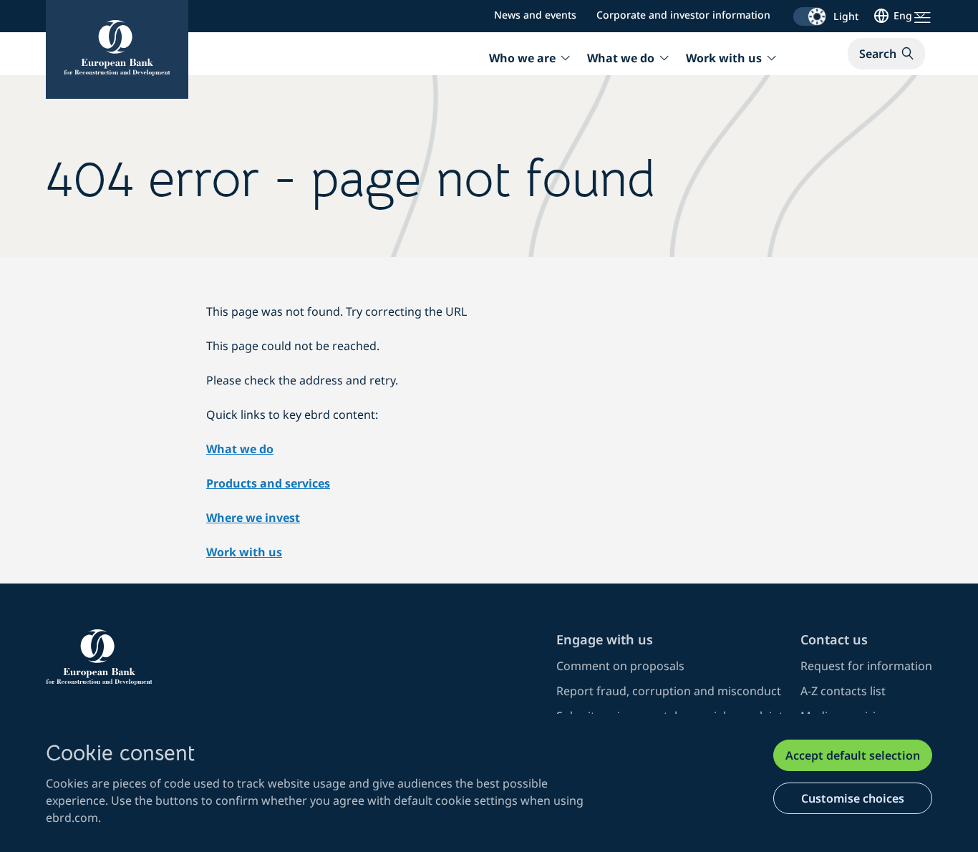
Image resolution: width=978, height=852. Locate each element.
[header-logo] (117, 49)
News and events (535, 14)
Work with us (244, 552)
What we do (239, 449)
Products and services (268, 483)
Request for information (866, 666)
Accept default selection (852, 755)
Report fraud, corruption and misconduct (668, 691)
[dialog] (489, 783)
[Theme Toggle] (809, 16)
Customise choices (852, 798)
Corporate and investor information (683, 14)
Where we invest (253, 518)
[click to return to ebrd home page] (292, 657)
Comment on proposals (620, 666)
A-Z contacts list (843, 691)
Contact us (834, 639)
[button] (886, 53)
